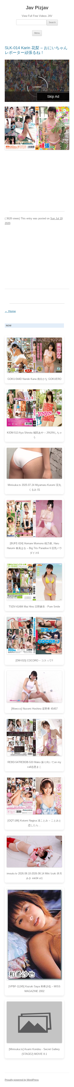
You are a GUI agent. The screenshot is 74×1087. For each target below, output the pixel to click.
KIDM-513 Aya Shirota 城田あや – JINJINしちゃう (34, 435)
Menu (37, 33)
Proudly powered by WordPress (22, 1080)
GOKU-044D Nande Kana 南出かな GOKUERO (34, 378)
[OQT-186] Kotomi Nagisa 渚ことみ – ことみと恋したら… (34, 823)
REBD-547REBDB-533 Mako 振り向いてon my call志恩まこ (34, 764)
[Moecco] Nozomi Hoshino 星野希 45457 (34, 708)
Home (10, 311)
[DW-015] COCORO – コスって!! (34, 660)
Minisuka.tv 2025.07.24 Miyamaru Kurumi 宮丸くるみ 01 (34, 487)
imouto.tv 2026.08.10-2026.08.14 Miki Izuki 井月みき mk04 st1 (34, 876)
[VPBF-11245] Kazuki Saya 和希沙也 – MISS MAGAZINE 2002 (34, 989)
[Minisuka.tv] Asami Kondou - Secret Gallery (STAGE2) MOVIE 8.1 (34, 1051)
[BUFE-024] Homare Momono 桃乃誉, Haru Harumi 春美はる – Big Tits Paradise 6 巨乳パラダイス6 (34, 548)
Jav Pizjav (37, 7)
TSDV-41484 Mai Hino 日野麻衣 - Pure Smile (34, 606)
